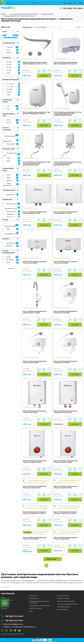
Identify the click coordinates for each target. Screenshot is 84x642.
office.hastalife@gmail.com (13, 624)
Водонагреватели (47, 14)
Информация (8, 593)
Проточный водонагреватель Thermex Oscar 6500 (65, 362)
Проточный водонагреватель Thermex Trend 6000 (35, 538)
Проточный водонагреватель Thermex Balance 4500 (35, 212)
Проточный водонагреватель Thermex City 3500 (35, 262)
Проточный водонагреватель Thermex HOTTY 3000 (35, 312)
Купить (45, 75)
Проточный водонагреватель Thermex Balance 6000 (65, 212)
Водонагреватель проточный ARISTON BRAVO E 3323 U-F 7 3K (35, 63)
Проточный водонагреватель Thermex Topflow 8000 (65, 487)
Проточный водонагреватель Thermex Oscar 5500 (35, 362)
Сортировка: (27, 27)
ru (36, 2)
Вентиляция (33, 595)
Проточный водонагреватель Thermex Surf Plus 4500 (65, 411)
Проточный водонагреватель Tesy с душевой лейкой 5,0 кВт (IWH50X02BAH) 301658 (67, 113)
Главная (3, 14)
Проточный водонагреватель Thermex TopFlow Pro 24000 (65, 512)
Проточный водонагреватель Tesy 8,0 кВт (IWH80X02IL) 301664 (36, 113)
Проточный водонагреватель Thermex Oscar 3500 (65, 312)
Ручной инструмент (35, 608)
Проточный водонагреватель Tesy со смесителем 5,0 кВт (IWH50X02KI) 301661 (67, 163)
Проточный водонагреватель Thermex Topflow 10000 (35, 461)
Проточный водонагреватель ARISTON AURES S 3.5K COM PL (65, 63)
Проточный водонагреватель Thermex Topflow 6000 (35, 487)
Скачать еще (51, 559)
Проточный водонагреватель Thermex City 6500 (65, 262)
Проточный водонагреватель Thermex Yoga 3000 (65, 538)
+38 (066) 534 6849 (72, 8)
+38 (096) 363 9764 (14, 620)
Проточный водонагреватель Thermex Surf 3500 (35, 411)
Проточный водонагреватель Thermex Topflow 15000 (65, 461)
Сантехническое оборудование (39, 605)
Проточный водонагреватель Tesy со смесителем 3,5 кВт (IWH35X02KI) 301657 (36, 163)
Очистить (10, 268)
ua (33, 2)
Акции (31, 611)
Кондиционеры (34, 598)
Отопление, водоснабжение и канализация (23, 14)
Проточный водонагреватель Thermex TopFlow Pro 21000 (35, 512)
